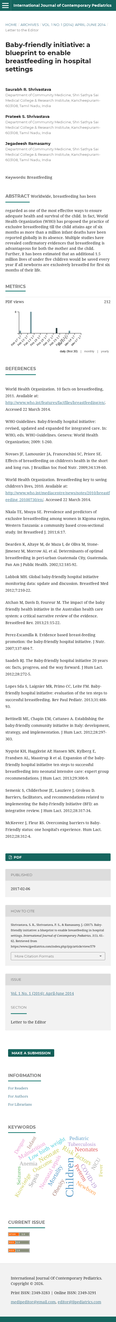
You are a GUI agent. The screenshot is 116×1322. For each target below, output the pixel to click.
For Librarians (20, 1104)
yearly (105, 351)
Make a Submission (31, 1053)
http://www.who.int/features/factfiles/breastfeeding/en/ (55, 402)
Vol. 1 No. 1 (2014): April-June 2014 (74, 24)
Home (11, 24)
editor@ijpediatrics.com (79, 1301)
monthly (89, 351)
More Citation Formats (34, 956)
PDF (17, 857)
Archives (30, 24)
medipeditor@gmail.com (33, 1301)
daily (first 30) (69, 351)
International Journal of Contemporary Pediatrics (62, 5)
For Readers (18, 1088)
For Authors (18, 1096)
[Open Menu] (5, 5)
